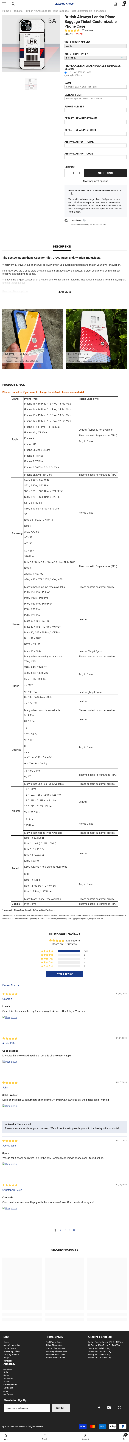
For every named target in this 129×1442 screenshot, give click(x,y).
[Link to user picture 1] (9, 1023)
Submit (61, 1408)
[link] (32, 339)
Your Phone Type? (76, 54)
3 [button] (65, 1230)
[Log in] (116, 4)
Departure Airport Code (80, 130)
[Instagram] (109, 1407)
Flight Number (74, 106)
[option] (31, 43)
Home (5, 10)
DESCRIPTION (62, 246)
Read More (64, 291)
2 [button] (60, 1230)
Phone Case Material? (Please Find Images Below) (92, 67)
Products (17, 10)
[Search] (13, 4)
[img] (9, 994)
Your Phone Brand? (77, 42)
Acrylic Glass (74, 75)
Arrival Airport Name (79, 141)
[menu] (4, 4)
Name (68, 83)
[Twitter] (119, 1407)
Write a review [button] (64, 973)
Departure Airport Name (80, 118)
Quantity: (69, 166)
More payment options (95, 181)
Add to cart (105, 173)
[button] (72, 30)
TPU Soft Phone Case (79, 72)
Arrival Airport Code (78, 153)
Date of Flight (74, 94)
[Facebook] (99, 1407)
